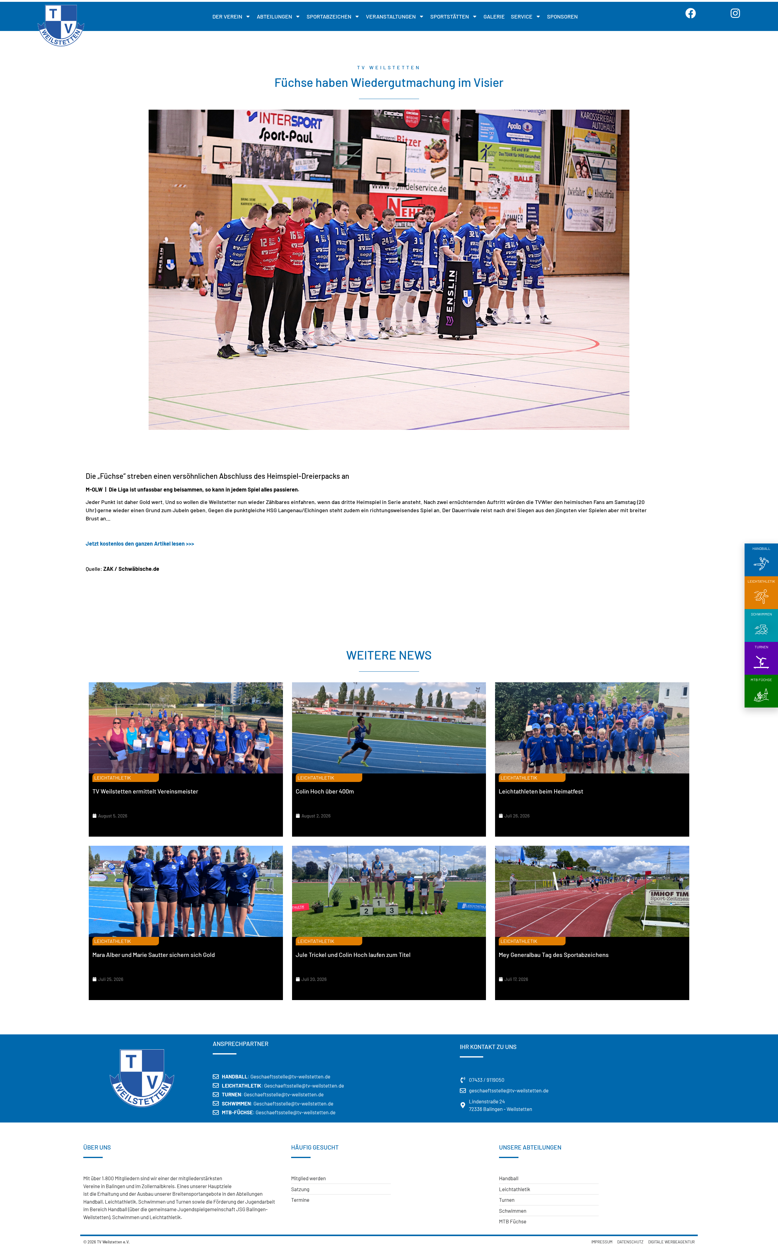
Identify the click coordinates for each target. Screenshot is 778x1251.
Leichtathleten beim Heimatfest (541, 791)
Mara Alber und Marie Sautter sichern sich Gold (153, 954)
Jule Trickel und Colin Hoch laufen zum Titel (353, 954)
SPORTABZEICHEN (329, 16)
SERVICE (521, 16)
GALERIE (494, 16)
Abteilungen (274, 16)
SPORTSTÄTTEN (449, 16)
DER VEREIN (227, 16)
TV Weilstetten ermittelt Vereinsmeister (145, 791)
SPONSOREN (562, 16)
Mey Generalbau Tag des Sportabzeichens (554, 954)
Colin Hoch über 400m (325, 791)
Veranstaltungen (391, 16)
